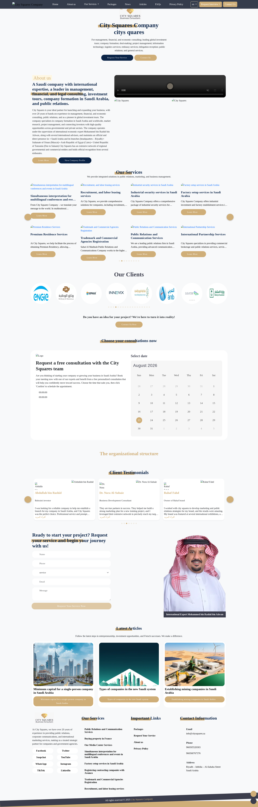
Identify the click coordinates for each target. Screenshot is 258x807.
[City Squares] (130, 14)
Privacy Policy (176, 4)
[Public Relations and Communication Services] (104, 228)
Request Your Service (117, 58)
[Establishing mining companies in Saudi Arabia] (195, 664)
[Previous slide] (230, 217)
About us (71, 4)
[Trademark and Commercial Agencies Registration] (53, 230)
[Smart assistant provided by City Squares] (254, 794)
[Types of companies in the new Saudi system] (129, 664)
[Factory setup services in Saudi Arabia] (150, 186)
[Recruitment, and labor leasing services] (50, 186)
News (127, 4)
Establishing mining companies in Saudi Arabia (194, 699)
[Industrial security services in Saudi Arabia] (102, 186)
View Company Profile (75, 160)
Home (55, 4)
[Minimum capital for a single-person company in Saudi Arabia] (63, 664)
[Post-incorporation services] (195, 228)
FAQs (158, 4)
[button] (119, 260)
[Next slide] (27, 217)
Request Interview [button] (209, 4)
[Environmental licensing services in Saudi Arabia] (204, 188)
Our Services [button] (90, 4)
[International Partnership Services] (148, 228)
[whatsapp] (254, 801)
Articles (142, 4)
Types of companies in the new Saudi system (128, 699)
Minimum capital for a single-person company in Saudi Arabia (63, 701)
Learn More (44, 160)
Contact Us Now (129, 324)
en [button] (193, 4)
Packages (112, 4)
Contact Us (230, 4)
